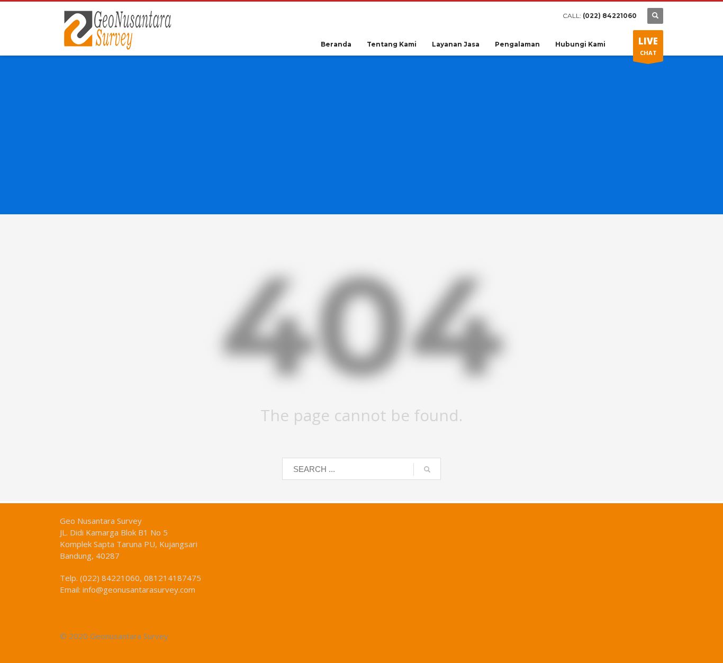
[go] (427, 469)
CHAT (648, 46)
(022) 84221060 (610, 16)
